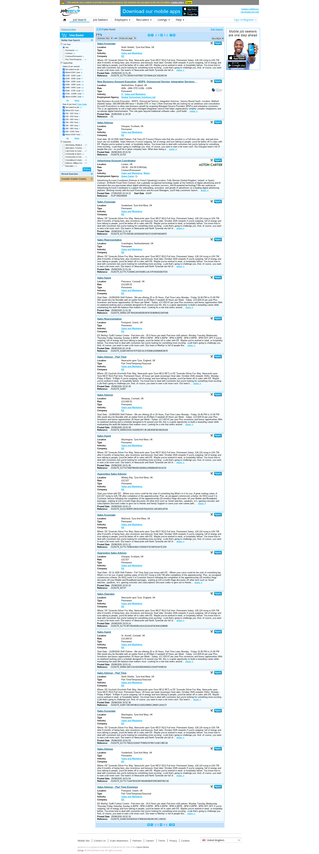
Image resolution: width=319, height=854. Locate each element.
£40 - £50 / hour (71, 122)
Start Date (139, 193)
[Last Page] (174, 35)
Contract (68, 53)
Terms (161, 840)
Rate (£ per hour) (75, 104)
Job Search (79, 20)
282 (82, 88)
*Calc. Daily (82, 104)
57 (82, 79)
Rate (99, 88)
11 (83, 56)
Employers (121, 20)
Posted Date (103, 73)
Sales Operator (106, 594)
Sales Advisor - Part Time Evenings (117, 787)
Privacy (173, 840)
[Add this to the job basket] (211, 43)
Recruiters (142, 20)
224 (82, 82)
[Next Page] (170, 35)
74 (83, 94)
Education (69, 166)
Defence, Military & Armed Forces (74, 163)
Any (67, 47)
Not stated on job (72, 69)
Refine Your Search (70, 40)
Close (189, 2)
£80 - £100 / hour (72, 131)
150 (86, 163)
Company (102, 56)
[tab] (77, 40)
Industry (101, 53)
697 (86, 151)
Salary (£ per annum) (71, 66)
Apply (218, 43)
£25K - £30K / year (73, 82)
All (67, 100)
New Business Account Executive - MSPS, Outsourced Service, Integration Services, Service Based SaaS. (147, 81)
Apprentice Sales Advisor (112, 473)
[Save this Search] (98, 35)
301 (83, 154)
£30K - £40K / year (73, 84)
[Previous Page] (152, 35)
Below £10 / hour (72, 110)
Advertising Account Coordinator (116, 160)
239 (86, 160)
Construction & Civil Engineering (74, 157)
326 (82, 91)
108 (86, 145)
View (103, 38)
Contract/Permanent (73, 56)
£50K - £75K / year (73, 91)
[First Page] (149, 35)
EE (122, 56)
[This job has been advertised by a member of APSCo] (135, 176)
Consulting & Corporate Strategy (74, 160)
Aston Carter (127, 176)
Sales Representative (109, 239)
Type (99, 50)
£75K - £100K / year (73, 94)
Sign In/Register (244, 20)
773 (81, 70)
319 (82, 85)
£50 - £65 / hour (71, 126)
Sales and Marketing (131, 53)
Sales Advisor (105, 122)
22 (85, 59)
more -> (180, 70)
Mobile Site (84, 840)
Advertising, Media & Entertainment (74, 145)
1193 (75, 166)
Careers (150, 840)
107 (81, 107)
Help (179, 20)
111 (74, 53)
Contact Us (100, 840)
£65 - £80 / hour (71, 128)
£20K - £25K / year (73, 79)
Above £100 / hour (72, 134)
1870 (76, 50)
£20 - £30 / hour (71, 116)
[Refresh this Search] (101, 35)
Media (147, 173)
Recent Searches (69, 174)
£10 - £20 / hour (71, 113)
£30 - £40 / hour (71, 119)
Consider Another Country (73, 179)
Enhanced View (68, 29)
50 (83, 97)
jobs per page (126, 38)
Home (64, 19)
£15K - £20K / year (73, 76)
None (77, 100)
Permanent (69, 50)
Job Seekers (100, 20)
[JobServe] (70, 16)
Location (101, 47)
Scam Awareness (119, 840)
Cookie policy (177, 2)
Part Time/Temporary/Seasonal (74, 59)
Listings (162, 20)
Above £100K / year (73, 97)
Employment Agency (108, 97)
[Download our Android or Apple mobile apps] (243, 69)
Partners (137, 840)
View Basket (76, 35)
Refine (86, 169)
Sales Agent (104, 277)
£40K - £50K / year (73, 87)
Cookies (185, 840)
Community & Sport (73, 154)
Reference (102, 75)
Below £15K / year (72, 72)
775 (86, 157)
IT (122, 94)
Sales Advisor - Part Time (111, 356)
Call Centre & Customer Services (74, 151)
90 (81, 73)
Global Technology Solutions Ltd (138, 97)
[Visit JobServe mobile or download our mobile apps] (159, 16)
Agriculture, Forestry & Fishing (74, 148)
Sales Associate (106, 43)
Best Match (216, 39)
